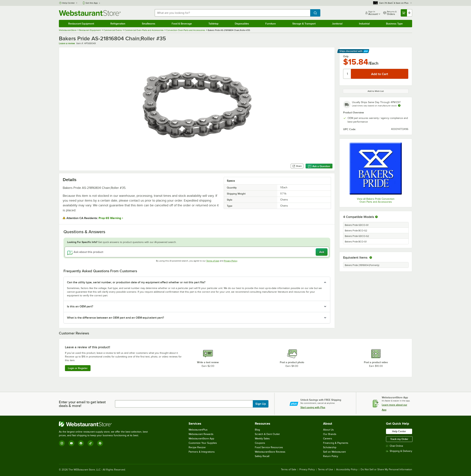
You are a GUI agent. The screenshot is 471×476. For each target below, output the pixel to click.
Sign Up (260, 404)
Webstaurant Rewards (201, 434)
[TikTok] (90, 443)
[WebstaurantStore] (105, 424)
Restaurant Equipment (81, 23)
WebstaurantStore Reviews (270, 451)
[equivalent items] (370, 257)
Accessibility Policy (346, 469)
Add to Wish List (376, 91)
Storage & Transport (304, 23)
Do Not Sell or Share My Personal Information (386, 469)
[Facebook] (81, 443)
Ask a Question (321, 166)
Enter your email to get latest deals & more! (82, 404)
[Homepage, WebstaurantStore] (90, 13)
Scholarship (329, 447)
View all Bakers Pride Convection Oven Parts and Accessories (375, 200)
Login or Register (78, 368)
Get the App (92, 3)
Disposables (242, 23)
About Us (328, 429)
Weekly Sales (262, 438)
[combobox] (232, 13)
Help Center (68, 3)
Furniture (270, 23)
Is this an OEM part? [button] (80, 306)
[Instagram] (62, 443)
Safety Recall (262, 456)
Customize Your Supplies (203, 443)
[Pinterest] (100, 443)
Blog (257, 429)
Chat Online (396, 446)
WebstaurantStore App (201, 438)
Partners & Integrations (202, 451)
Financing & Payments (335, 443)
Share (299, 166)
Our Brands (329, 434)
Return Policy (330, 456)
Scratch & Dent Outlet (267, 434)
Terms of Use (212, 261)
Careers (327, 438)
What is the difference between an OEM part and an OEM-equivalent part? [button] (115, 317)
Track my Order (399, 439)
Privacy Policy (230, 261)
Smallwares (148, 23)
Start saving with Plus (312, 407)
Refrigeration (117, 23)
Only (345, 56)
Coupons (260, 443)
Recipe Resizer (197, 447)
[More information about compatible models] (376, 217)
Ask (321, 252)
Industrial (364, 23)
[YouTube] (71, 443)
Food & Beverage (182, 23)
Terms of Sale (288, 469)
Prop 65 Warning (110, 218)
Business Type (394, 23)
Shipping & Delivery (401, 451)
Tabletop (213, 23)
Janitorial (337, 23)
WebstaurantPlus (198, 429)
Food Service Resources (269, 447)
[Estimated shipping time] (399, 105)
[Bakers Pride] (375, 168)
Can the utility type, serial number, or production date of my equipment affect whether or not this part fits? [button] (136, 282)
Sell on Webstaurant (334, 451)
